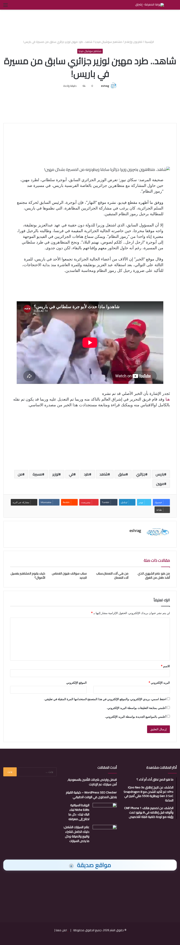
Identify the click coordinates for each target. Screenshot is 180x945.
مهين (160, 483)
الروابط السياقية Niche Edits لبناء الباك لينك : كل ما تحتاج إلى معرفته (78, 812)
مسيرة (37, 474)
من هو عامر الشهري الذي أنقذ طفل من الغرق (154, 575)
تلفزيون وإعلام (133, 41)
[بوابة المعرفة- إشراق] (149, 5)
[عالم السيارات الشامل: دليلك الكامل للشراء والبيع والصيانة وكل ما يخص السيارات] (105, 833)
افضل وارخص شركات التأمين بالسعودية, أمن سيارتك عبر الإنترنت (92, 782)
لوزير (55, 474)
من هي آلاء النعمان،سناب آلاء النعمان (112, 575)
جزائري (140, 474)
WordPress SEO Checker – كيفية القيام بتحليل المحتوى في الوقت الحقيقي (91, 795)
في (71, 474)
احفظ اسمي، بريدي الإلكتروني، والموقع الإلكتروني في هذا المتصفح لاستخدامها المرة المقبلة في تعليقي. (105, 699)
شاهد (103, 474)
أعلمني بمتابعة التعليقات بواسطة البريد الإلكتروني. (136, 708)
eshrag (105, 85)
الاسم (165, 666)
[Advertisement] (90, 24)
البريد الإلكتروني (159, 683)
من (20, 474)
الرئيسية (150, 41)
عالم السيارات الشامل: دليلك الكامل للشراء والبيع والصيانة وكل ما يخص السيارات (76, 834)
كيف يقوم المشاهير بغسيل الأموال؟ (28, 575)
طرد (86, 474)
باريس (160, 474)
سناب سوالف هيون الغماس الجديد (69, 575)
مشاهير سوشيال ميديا (108, 41)
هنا (168, 399)
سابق (122, 474)
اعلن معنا (61, 930)
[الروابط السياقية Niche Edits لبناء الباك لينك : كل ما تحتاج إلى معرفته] (105, 811)
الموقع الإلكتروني (76, 683)
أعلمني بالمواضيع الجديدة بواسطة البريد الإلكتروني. (135, 717)
